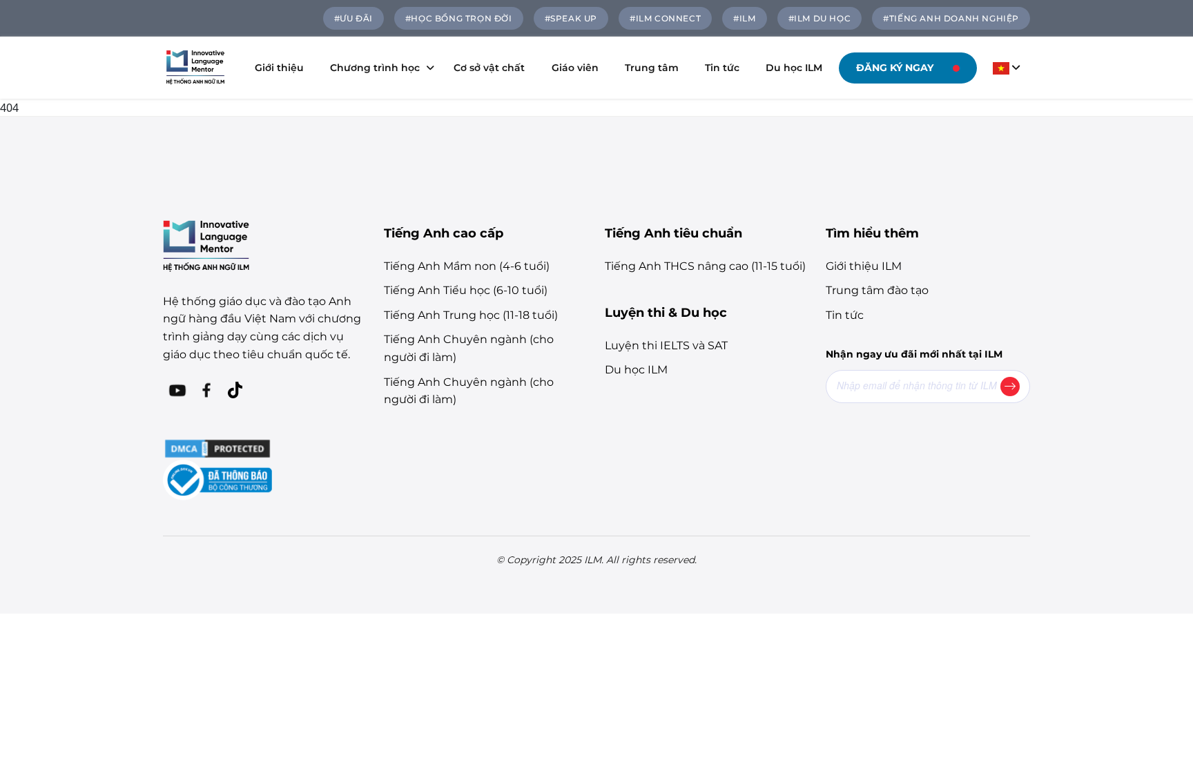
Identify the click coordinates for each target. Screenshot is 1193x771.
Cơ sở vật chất (489, 67)
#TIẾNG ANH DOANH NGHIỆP (951, 18)
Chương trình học (375, 67)
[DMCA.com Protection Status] (217, 447)
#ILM (744, 18)
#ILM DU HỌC (819, 18)
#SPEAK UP (571, 18)
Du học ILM (794, 67)
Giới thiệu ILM (864, 266)
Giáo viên (575, 67)
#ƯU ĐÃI (353, 18)
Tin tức (722, 67)
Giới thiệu (279, 67)
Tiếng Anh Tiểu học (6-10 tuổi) (465, 290)
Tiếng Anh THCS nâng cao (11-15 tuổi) (705, 266)
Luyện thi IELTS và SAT (666, 345)
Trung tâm (652, 67)
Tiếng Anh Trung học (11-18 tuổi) (471, 315)
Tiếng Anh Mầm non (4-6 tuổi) (467, 266)
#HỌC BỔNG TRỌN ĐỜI (458, 18)
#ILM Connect (665, 18)
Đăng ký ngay (894, 67)
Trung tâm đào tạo (877, 290)
